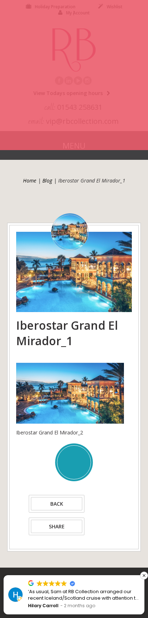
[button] (144, 575)
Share (57, 526)
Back (56, 503)
